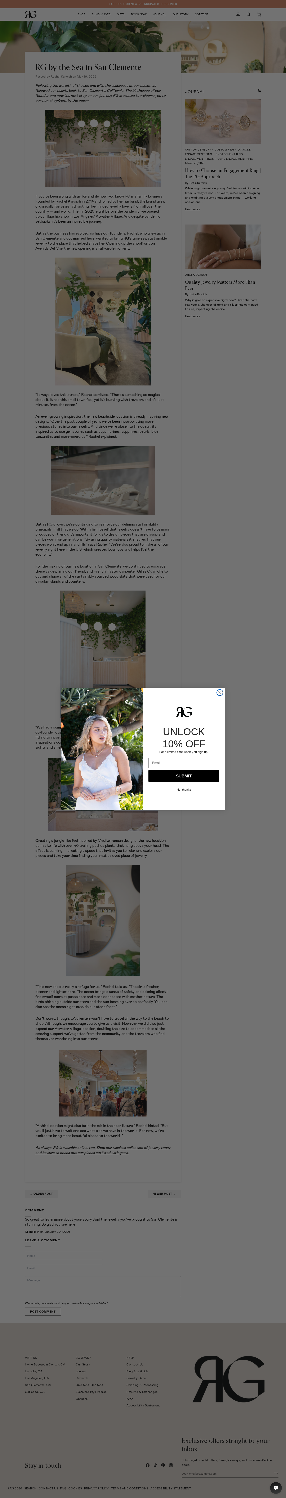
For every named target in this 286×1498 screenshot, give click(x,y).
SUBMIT (184, 776)
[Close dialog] (220, 692)
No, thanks (184, 789)
